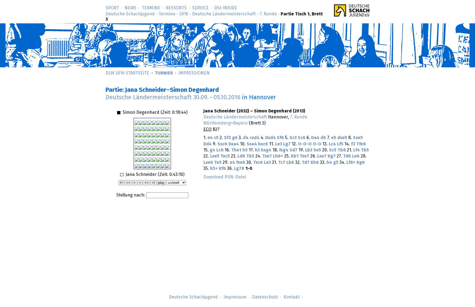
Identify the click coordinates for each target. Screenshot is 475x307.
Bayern (240, 123)
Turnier (164, 73)
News (130, 8)
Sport (112, 8)
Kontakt (291, 297)
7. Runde (268, 14)
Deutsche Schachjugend (130, 14)
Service (200, 8)
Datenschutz (265, 297)
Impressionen (194, 73)
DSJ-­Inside (225, 8)
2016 (183, 14)
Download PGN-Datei (224, 177)
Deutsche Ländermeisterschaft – (173, 97)
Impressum (235, 297)
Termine (151, 8)
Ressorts (176, 8)
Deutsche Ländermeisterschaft (224, 14)
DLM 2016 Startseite (127, 73)
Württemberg (217, 123)
